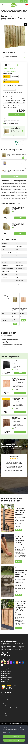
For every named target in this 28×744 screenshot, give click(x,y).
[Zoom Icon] (25, 24)
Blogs (3, 701)
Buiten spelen (5, 681)
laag (13, 200)
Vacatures (4, 715)
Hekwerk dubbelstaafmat (7, 677)
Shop (4, 10)
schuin (6, 200)
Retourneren (5, 711)
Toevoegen (17, 114)
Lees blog (18, 529)
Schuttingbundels (6, 673)
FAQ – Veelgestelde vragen (8, 699)
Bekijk (20, 217)
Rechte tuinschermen (14, 11)
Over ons (4, 696)
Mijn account (5, 703)
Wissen (20, 92)
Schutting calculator (6, 671)
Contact (4, 694)
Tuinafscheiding (10, 10)
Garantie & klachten (6, 709)
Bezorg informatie (6, 713)
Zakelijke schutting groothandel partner (11, 707)
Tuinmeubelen (5, 679)
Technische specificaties (9, 52)
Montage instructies (6, 705)
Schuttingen (18, 10)
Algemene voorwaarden (17, 723)
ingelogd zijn (9, 344)
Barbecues (4, 675)
